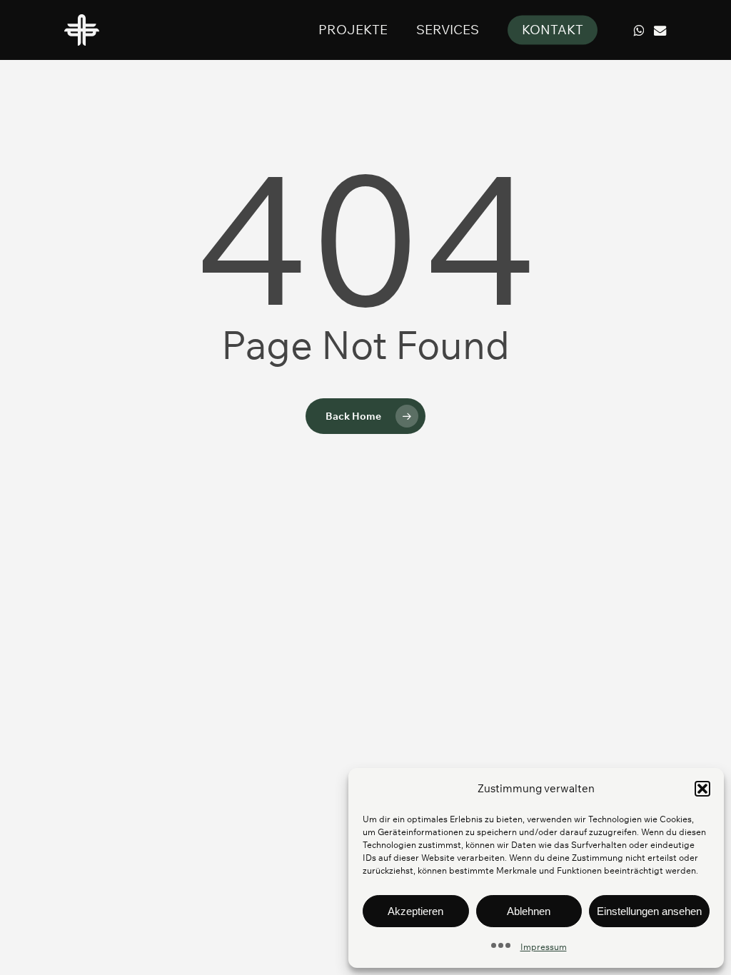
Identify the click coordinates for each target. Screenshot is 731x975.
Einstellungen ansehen (649, 911)
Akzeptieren (415, 911)
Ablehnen (528, 911)
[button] (702, 789)
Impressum (543, 946)
